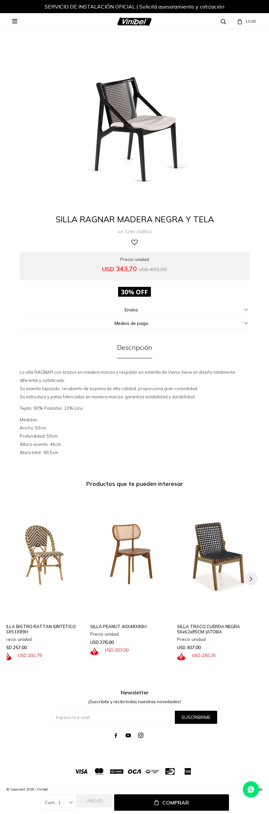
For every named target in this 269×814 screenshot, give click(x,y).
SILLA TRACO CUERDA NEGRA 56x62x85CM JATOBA (208, 629)
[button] (251, 579)
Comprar (175, 802)
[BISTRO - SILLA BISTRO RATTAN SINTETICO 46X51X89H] (44, 554)
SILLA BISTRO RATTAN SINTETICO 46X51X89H (39, 629)
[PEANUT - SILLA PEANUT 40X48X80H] (131, 554)
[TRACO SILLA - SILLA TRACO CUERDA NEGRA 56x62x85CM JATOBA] (218, 554)
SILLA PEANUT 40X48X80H (118, 626)
